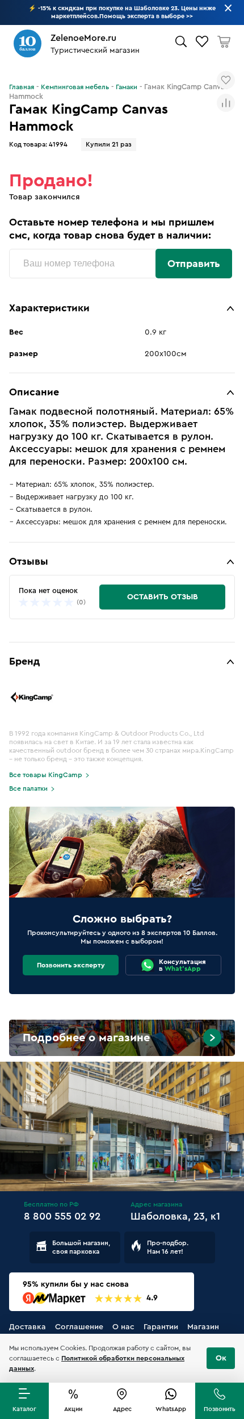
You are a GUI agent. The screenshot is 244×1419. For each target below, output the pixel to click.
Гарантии (161, 1327)
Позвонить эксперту (71, 965)
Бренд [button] (24, 661)
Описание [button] (34, 392)
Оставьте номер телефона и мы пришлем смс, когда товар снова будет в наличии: (111, 228)
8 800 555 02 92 (62, 1216)
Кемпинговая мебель (75, 87)
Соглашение (79, 1327)
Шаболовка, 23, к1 (175, 1216)
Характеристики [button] (49, 308)
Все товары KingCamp (45, 774)
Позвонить (219, 1409)
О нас (123, 1327)
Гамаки (126, 87)
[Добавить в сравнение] (226, 103)
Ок (221, 1358)
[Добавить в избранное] (226, 80)
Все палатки (28, 788)
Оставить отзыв (162, 597)
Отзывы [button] (28, 561)
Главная (21, 87)
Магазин (203, 1327)
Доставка (27, 1327)
